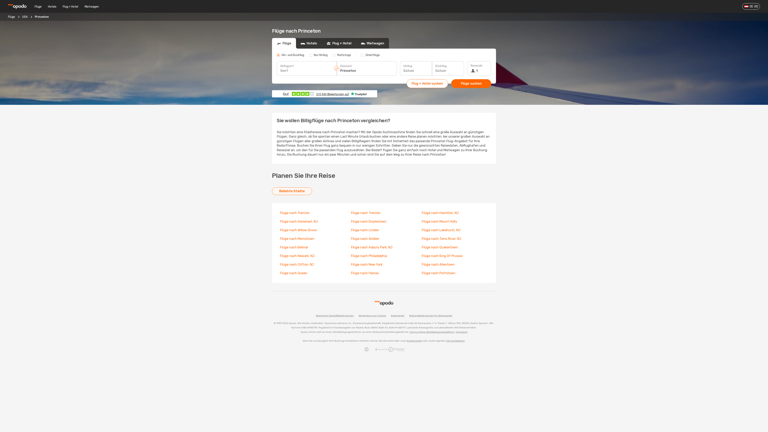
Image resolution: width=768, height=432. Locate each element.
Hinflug (407, 66)
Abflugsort (287, 66)
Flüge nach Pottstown (438, 273)
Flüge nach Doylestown (368, 221)
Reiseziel (346, 66)
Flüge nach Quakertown (440, 247)
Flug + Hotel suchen (427, 83)
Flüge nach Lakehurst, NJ (441, 230)
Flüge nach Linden (365, 230)
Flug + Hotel (70, 6)
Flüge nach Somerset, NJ (299, 221)
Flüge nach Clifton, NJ (297, 264)
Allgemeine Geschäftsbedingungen (335, 315)
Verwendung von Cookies (372, 315)
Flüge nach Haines (365, 273)
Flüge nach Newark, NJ (297, 256)
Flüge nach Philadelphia (369, 256)
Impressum (462, 332)
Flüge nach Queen (293, 273)
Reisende (476, 65)
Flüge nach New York (366, 264)
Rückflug (441, 66)
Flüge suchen (471, 83)
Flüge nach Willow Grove (298, 230)
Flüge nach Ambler (365, 239)
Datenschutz (397, 315)
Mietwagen (92, 6)
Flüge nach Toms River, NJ (441, 239)
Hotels (52, 6)
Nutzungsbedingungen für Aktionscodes (430, 315)
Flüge (38, 6)
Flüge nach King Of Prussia (442, 256)
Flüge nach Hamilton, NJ (440, 213)
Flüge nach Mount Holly (439, 221)
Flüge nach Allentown (438, 264)
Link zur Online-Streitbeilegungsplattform (432, 332)
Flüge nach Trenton (295, 213)
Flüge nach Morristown (297, 239)
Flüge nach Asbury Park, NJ (371, 247)
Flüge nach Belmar (294, 247)
